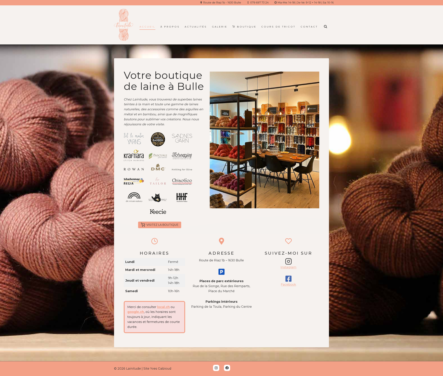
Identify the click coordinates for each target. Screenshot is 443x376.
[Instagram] (216, 368)
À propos (170, 26)
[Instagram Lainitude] (288, 261)
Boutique (246, 26)
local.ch (163, 307)
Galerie (219, 26)
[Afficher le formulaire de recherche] (325, 26)
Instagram (288, 267)
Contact (309, 26)
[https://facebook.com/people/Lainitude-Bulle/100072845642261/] (288, 278)
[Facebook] (227, 368)
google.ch (135, 312)
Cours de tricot (278, 26)
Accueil (147, 26)
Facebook (288, 284)
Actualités (196, 26)
